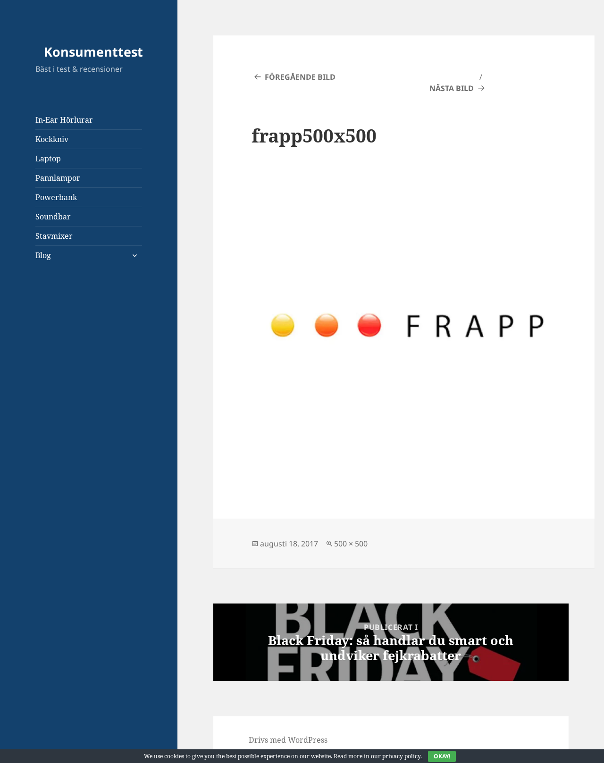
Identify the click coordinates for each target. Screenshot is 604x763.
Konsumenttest (93, 51)
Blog (43, 255)
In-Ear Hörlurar (64, 120)
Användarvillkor (65, 419)
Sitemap (50, 306)
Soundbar (53, 216)
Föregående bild (300, 77)
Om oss (48, 325)
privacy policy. (416, 756)
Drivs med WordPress (288, 740)
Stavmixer (54, 236)
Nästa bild (451, 88)
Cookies (49, 344)
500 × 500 (351, 543)
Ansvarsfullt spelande (74, 400)
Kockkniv (51, 139)
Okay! (442, 756)
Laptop (48, 158)
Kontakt (49, 382)
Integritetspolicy (65, 363)
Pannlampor (57, 178)
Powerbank (56, 197)
